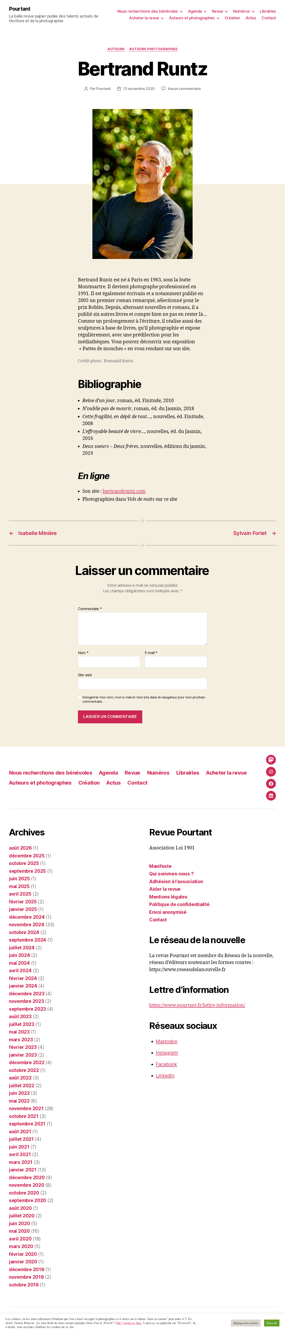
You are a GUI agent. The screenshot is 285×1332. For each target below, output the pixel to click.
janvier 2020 (23, 1261)
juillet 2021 (21, 1139)
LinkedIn (165, 1075)
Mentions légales (168, 897)
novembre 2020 (26, 1185)
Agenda (195, 11)
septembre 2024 (27, 940)
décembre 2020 (27, 1177)
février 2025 (23, 902)
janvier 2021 (23, 1170)
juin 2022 (19, 1093)
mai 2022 (19, 1101)
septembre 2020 (27, 1200)
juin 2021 (19, 1147)
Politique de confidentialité (179, 904)
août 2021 (20, 1131)
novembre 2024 (26, 924)
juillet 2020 (22, 1216)
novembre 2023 (26, 1001)
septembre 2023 (27, 1009)
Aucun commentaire (184, 88)
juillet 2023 (21, 1024)
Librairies (268, 11)
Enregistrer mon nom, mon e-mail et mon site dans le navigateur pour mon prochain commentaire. (143, 699)
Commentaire (90, 609)
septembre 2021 (27, 1124)
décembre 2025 (27, 856)
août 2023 (20, 1016)
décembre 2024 (27, 917)
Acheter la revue (144, 18)
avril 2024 (20, 970)
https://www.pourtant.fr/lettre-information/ (197, 1005)
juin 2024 (19, 955)
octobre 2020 (24, 1193)
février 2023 (23, 1047)
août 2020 (20, 1208)
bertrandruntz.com (124, 491)
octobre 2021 (24, 1116)
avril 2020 (20, 1239)
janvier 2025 (23, 909)
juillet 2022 (21, 1085)
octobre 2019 (24, 1285)
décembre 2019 (26, 1269)
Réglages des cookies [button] (246, 1323)
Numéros (241, 11)
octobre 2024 (24, 932)
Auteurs (116, 49)
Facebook (166, 1064)
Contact (269, 18)
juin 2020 (19, 1223)
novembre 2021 (26, 1108)
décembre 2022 (27, 1062)
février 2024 (23, 978)
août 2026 (20, 848)
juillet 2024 (22, 947)
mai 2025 (19, 886)
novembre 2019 (26, 1277)
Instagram (167, 1053)
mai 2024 (19, 963)
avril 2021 (20, 1154)
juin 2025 (19, 878)
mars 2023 (21, 1039)
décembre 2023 (27, 993)
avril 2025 (20, 894)
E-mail (151, 653)
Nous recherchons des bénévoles (147, 11)
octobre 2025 (24, 863)
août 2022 (20, 1078)
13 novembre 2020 (139, 88)
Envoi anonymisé (168, 912)
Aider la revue (165, 889)
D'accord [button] (272, 1323)
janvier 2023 (23, 1055)
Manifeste (160, 866)
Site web (85, 675)
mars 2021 (21, 1162)
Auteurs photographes (153, 49)
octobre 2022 (24, 1070)
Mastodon (166, 1041)
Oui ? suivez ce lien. (129, 1323)
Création (232, 18)
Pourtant (19, 9)
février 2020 (23, 1254)
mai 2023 (19, 1032)
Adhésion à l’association (176, 881)
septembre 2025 (27, 871)
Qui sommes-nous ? (171, 874)
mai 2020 (19, 1231)
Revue (217, 11)
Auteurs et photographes (192, 18)
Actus (251, 18)
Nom (83, 653)
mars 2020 (21, 1246)
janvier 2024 (23, 986)
